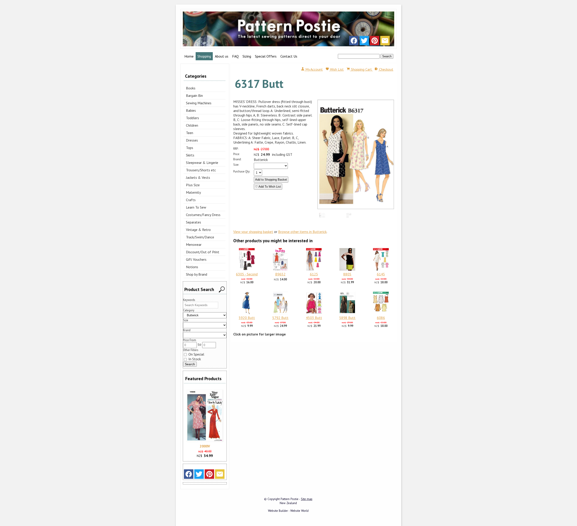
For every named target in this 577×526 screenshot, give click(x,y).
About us (221, 56)
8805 (347, 274)
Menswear (193, 244)
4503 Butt (314, 317)
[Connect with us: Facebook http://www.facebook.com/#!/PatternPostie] (354, 42)
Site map (306, 499)
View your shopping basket (253, 231)
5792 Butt (280, 317)
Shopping (204, 56)
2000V (205, 446)
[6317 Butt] (355, 208)
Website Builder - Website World (288, 511)
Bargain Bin (194, 95)
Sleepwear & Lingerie (202, 162)
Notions (192, 267)
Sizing (247, 56)
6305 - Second (247, 274)
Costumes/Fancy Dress (203, 214)
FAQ (235, 56)
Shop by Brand (196, 274)
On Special (196, 354)
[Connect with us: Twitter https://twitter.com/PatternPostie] (364, 42)
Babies (191, 110)
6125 (314, 274)
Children (192, 125)
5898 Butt (347, 317)
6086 (381, 317)
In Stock (194, 359)
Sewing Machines (198, 103)
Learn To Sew (196, 207)
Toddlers (192, 118)
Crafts (191, 200)
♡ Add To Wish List (268, 186)
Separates (193, 222)
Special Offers (266, 56)
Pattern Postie (289, 499)
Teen (189, 132)
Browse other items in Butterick (302, 231)
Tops (189, 147)
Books (190, 88)
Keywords (189, 300)
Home (189, 56)
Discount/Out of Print (202, 252)
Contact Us (288, 56)
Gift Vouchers (196, 259)
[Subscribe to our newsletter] (385, 42)
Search (387, 56)
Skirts (190, 155)
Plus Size (193, 185)
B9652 (280, 274)
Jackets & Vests (198, 177)
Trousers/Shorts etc (201, 170)
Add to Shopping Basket (271, 179)
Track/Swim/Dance (200, 237)
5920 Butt (247, 317)
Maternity (193, 192)
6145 (381, 274)
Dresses (192, 140)
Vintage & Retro (198, 229)
